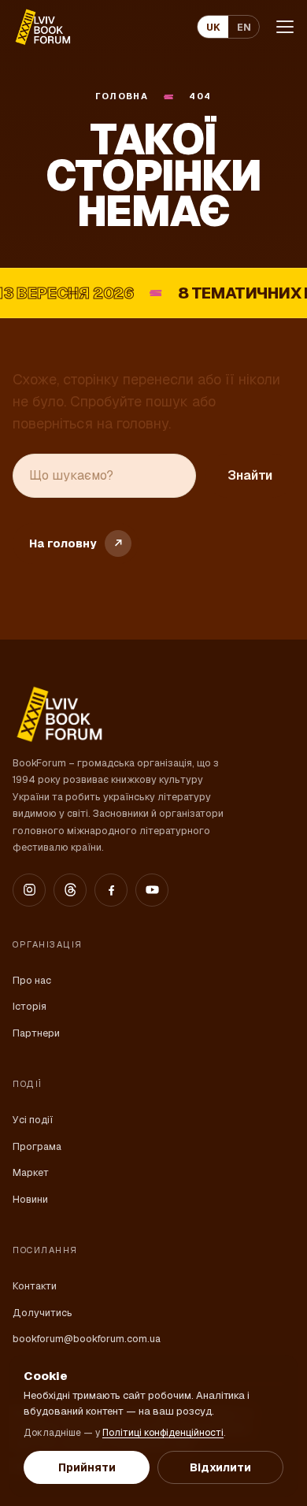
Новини (30, 1199)
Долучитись (42, 1312)
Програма (37, 1146)
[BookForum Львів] (42, 26)
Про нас (32, 980)
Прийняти (87, 1467)
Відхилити (220, 1467)
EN (244, 27)
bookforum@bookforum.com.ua (87, 1338)
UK (213, 27)
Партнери (36, 1033)
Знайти (249, 475)
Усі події (33, 1119)
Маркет (31, 1172)
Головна (121, 96)
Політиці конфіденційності (163, 1432)
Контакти (35, 1286)
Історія (29, 1006)
